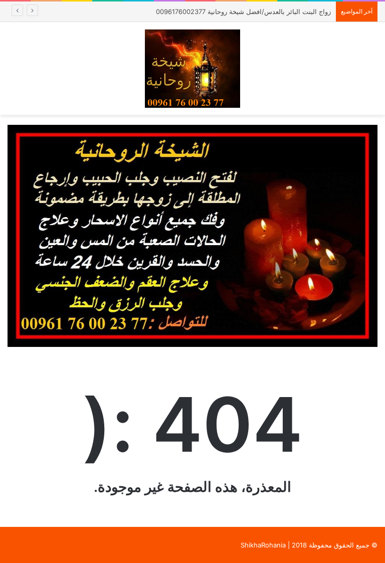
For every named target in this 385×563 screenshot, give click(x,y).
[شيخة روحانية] (192, 68)
